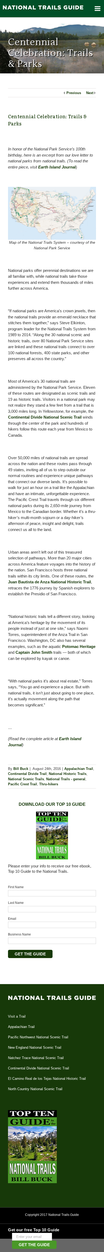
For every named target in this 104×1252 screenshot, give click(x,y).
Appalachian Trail (78, 769)
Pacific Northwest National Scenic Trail (38, 1037)
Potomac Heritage (78, 646)
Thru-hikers (48, 784)
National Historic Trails (67, 774)
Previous (73, 93)
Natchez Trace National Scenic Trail (36, 1058)
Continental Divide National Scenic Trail (45, 417)
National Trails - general (65, 779)
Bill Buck (20, 769)
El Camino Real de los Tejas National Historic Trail (47, 1079)
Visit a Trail (17, 1016)
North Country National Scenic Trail (35, 1089)
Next (89, 93)
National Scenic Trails (26, 779)
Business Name (19, 934)
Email (12, 919)
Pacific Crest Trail (22, 784)
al (57, 167)
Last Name (16, 903)
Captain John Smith (33, 652)
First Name (16, 887)
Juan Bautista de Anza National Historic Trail (49, 582)
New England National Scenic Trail (34, 1047)
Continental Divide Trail (27, 774)
